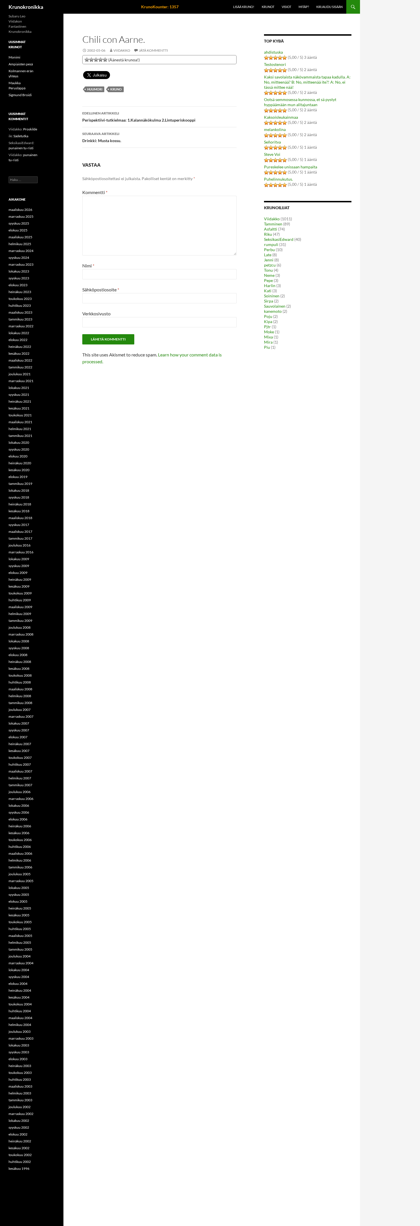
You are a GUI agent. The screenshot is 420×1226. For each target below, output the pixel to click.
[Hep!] (100, 59)
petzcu (270, 265)
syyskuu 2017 (19, 525)
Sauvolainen (274, 306)
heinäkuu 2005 (20, 908)
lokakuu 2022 (19, 333)
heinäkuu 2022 (20, 346)
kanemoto (273, 311)
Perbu (269, 249)
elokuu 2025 (18, 230)
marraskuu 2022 (21, 326)
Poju (268, 316)
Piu (267, 347)
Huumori (94, 89)
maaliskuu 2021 (20, 422)
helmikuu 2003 (20, 1093)
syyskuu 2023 (19, 278)
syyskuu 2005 (19, 894)
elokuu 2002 (18, 1134)
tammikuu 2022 (20, 367)
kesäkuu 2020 (19, 470)
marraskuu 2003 (21, 1038)
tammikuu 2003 (20, 1100)
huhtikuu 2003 (20, 1079)
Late (267, 254)
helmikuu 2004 (20, 1025)
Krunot (268, 7)
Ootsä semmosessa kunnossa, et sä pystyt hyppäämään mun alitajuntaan (300, 102)
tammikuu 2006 (20, 867)
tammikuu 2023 (20, 319)
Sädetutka (20, 136)
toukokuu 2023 (20, 299)
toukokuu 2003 (20, 1072)
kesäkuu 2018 (19, 511)
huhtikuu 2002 (20, 1162)
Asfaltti (270, 229)
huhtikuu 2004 (20, 1011)
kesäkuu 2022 (19, 353)
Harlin (269, 285)
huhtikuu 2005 (20, 929)
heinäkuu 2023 (20, 292)
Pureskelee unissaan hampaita (290, 166)
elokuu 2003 (18, 1059)
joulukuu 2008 (20, 627)
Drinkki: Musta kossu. (101, 137)
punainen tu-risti (21, 148)
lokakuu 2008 (19, 641)
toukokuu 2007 (20, 757)
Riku (268, 234)
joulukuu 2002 (20, 1107)
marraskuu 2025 (21, 216)
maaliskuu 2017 (20, 531)
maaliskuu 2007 (20, 771)
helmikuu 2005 (20, 942)
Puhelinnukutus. (278, 179)
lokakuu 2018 (19, 490)
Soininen (271, 295)
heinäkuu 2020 (20, 463)
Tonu (268, 270)
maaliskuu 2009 (20, 607)
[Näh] (91, 59)
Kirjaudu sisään (329, 7)
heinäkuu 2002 (20, 1141)
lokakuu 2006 (19, 805)
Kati (267, 290)
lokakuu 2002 (19, 1120)
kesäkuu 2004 (19, 997)
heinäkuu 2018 (20, 504)
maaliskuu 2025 (20, 237)
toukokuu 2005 (20, 922)
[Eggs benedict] (87, 59)
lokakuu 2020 (19, 442)
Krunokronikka (26, 7)
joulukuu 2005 (20, 874)
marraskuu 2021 (21, 381)
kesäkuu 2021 (19, 408)
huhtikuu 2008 (20, 682)
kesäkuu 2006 (19, 833)
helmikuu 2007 (20, 778)
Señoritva (272, 142)
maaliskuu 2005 (20, 935)
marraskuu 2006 (21, 799)
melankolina (275, 129)
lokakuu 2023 (19, 271)
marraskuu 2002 (21, 1114)
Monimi (14, 57)
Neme (269, 275)
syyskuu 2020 (19, 449)
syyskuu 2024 (19, 257)
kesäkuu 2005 (19, 915)
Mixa (268, 336)
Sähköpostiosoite (100, 289)
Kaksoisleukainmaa (281, 117)
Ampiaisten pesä (21, 64)
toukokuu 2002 (20, 1155)
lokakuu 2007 (19, 723)
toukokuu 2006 (20, 840)
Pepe (268, 280)
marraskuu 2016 (21, 552)
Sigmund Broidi (20, 95)
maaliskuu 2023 (20, 312)
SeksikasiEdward (278, 239)
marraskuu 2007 (21, 716)
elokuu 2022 (18, 340)
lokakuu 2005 (19, 888)
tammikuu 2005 (20, 949)
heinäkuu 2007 (20, 744)
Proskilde (30, 129)
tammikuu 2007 (20, 785)
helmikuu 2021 (20, 429)
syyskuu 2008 (19, 648)
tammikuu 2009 (20, 620)
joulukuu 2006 (20, 792)
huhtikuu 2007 (20, 764)
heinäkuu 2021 (20, 401)
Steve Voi (272, 154)
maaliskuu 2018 (20, 518)
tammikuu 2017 (20, 538)
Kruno (116, 89)
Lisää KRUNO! (243, 7)
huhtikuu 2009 (20, 600)
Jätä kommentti (153, 50)
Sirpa (268, 301)
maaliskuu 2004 (20, 1018)
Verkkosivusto (96, 313)
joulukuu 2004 (20, 956)
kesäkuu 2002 (19, 1148)
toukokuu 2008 (20, 675)
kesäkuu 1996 (19, 1168)
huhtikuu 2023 (20, 305)
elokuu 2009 (18, 572)
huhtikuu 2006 (20, 846)
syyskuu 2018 (19, 497)
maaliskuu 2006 (20, 853)
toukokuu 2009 (20, 593)
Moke (269, 331)
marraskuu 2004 (21, 963)
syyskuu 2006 (19, 812)
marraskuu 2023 (21, 264)
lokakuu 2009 (19, 559)
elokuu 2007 (18, 737)
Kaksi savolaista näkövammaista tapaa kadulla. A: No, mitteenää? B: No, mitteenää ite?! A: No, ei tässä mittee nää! (307, 82)
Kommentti (94, 192)
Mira (268, 342)
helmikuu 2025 (20, 244)
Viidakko (121, 50)
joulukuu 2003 (20, 1031)
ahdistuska (273, 52)
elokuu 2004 (18, 983)
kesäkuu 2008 (19, 668)
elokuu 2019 (18, 477)
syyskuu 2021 (19, 394)
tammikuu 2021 (20, 435)
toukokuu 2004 (20, 1004)
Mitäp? (304, 7)
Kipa (268, 321)
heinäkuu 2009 (20, 579)
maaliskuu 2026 (20, 209)
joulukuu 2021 (20, 374)
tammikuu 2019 (20, 483)
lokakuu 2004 (19, 970)
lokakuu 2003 (19, 1045)
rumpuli (271, 244)
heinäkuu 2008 (20, 662)
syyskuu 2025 (19, 223)
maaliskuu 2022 (20, 360)
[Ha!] (105, 59)
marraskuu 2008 (21, 634)
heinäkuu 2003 (20, 1066)
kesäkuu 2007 (19, 751)
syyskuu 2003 (19, 1052)
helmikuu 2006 (20, 860)
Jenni (268, 259)
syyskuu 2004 (19, 977)
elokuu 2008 (18, 655)
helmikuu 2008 (20, 696)
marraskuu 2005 (21, 881)
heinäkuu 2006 (20, 826)
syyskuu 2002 (19, 1127)
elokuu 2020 (18, 456)
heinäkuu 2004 (20, 990)
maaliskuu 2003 (20, 1086)
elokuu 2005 (18, 901)
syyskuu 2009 (19, 566)
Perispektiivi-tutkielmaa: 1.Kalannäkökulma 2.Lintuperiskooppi (138, 116)
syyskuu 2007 (19, 730)
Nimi (88, 265)
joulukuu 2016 (20, 545)
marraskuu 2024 (21, 251)
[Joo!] (96, 59)
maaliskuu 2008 (20, 689)
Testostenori (275, 64)
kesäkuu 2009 (19, 586)
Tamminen (273, 223)
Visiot (286, 7)
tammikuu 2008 (20, 703)
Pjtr (267, 326)
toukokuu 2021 (20, 415)
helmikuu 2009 (20, 614)
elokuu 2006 (18, 819)
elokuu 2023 (18, 285)
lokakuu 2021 (19, 388)
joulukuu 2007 (20, 709)
